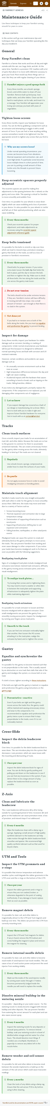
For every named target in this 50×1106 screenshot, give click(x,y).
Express (23, 3)
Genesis (13, 3)
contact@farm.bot (33, 416)
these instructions (39, 680)
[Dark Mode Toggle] (46, 3)
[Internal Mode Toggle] (41, 3)
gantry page (6, 691)
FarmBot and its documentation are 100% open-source (23, 1103)
